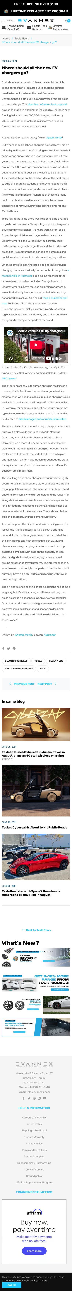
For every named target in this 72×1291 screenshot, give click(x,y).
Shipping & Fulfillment (34, 1130)
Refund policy (34, 1176)
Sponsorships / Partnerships (34, 1163)
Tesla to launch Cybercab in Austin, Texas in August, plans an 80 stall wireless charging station (33, 755)
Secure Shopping (34, 1156)
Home (6, 38)
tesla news (56, 661)
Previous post (24, 684)
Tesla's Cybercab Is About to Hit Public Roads (34, 827)
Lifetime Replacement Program (34, 1182)
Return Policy (34, 1124)
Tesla (38, 661)
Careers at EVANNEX (34, 1117)
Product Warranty (34, 1137)
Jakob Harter (54, 137)
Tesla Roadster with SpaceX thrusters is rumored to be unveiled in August (31, 892)
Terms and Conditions (34, 1150)
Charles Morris (23, 634)
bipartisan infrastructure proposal (47, 104)
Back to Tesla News (38, 930)
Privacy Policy (34, 1143)
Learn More (40, 1280)
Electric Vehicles (16, 661)
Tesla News (22, 38)
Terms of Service (34, 1169)
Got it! (12, 1285)
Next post (45, 684)
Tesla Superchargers (19, 668)
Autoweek (50, 634)
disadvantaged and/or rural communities (42, 419)
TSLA (43, 668)
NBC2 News (9, 378)
